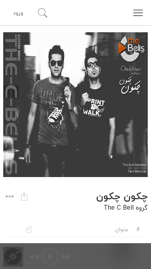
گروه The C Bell (125, 207)
